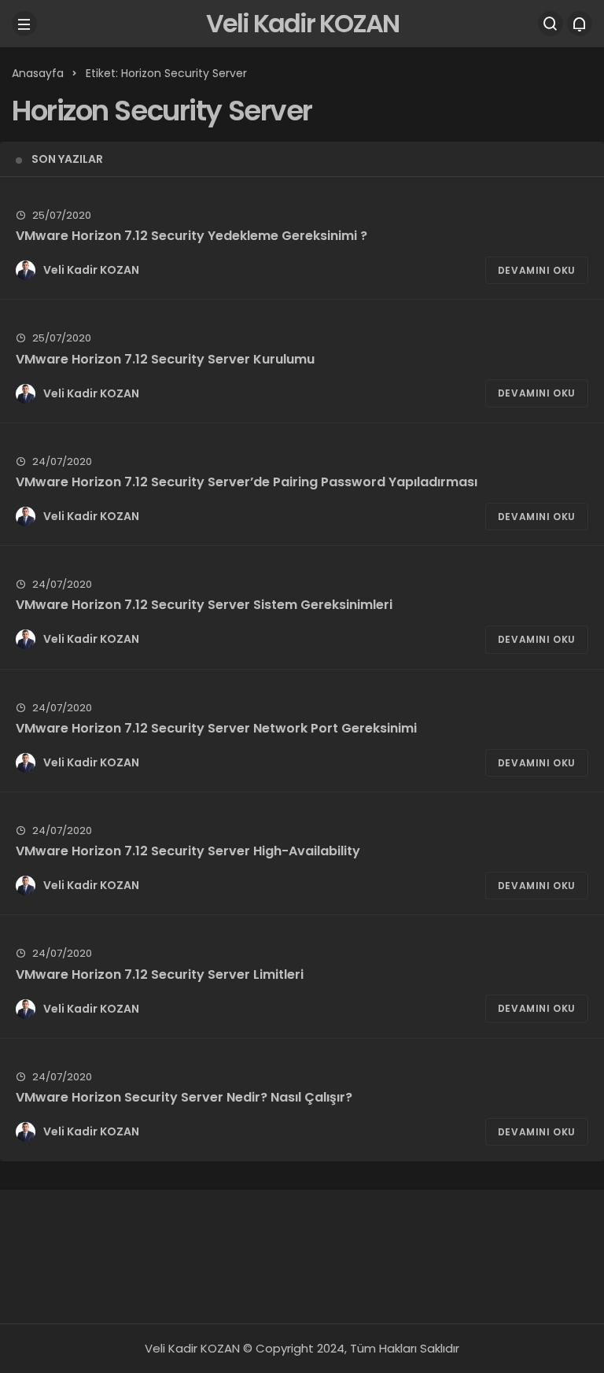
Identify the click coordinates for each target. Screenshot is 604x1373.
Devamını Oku (537, 270)
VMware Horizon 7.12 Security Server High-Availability (188, 851)
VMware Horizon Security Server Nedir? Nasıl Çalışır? (184, 1097)
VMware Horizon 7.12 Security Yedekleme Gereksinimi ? (191, 236)
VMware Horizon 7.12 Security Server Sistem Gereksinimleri (204, 605)
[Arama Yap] (550, 23)
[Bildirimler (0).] (579, 23)
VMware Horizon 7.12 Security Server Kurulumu (165, 358)
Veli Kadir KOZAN (302, 23)
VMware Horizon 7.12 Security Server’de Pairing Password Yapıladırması (246, 482)
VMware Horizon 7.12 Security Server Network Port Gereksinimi (216, 728)
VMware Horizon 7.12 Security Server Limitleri (160, 974)
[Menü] (24, 23)
